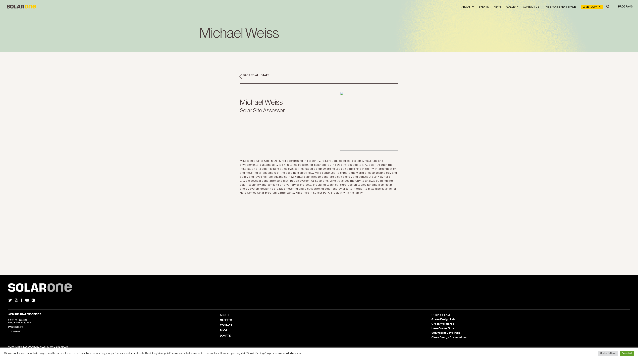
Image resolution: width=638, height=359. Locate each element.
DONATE (225, 335)
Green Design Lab (443, 319)
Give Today (590, 6)
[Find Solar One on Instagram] (16, 300)
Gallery (512, 6)
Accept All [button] (627, 353)
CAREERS (226, 320)
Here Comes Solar (443, 328)
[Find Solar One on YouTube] (27, 300)
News (497, 6)
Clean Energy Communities (449, 337)
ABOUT (224, 315)
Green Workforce (442, 323)
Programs (625, 6)
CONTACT (226, 325)
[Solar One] (319, 287)
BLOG (223, 330)
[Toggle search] (608, 7)
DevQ (64, 347)
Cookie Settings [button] (608, 353)
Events (484, 6)
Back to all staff (256, 75)
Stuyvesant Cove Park (445, 332)
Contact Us (531, 6)
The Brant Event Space (560, 6)
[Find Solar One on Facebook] (22, 300)
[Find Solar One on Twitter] (10, 300)
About (466, 6)
